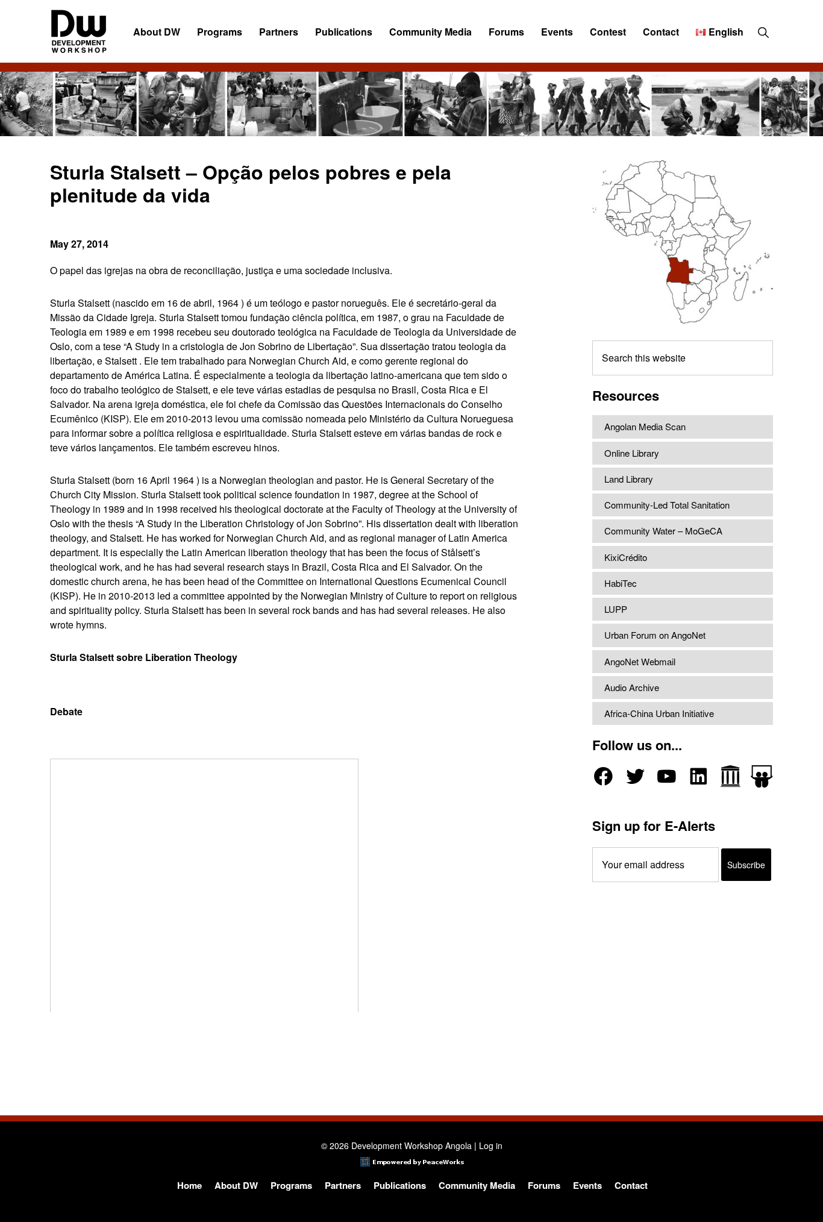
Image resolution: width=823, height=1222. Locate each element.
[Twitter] (635, 776)
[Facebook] (603, 776)
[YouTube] (667, 776)
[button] (763, 32)
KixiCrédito (625, 557)
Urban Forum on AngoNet (655, 634)
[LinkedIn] (698, 776)
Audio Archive (631, 687)
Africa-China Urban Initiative (659, 713)
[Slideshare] (762, 776)
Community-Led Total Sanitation (667, 504)
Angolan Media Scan (645, 426)
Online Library (631, 452)
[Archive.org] (730, 776)
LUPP (615, 609)
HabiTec (620, 583)
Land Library (628, 478)
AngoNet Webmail (639, 661)
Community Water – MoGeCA (663, 530)
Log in (490, 1145)
